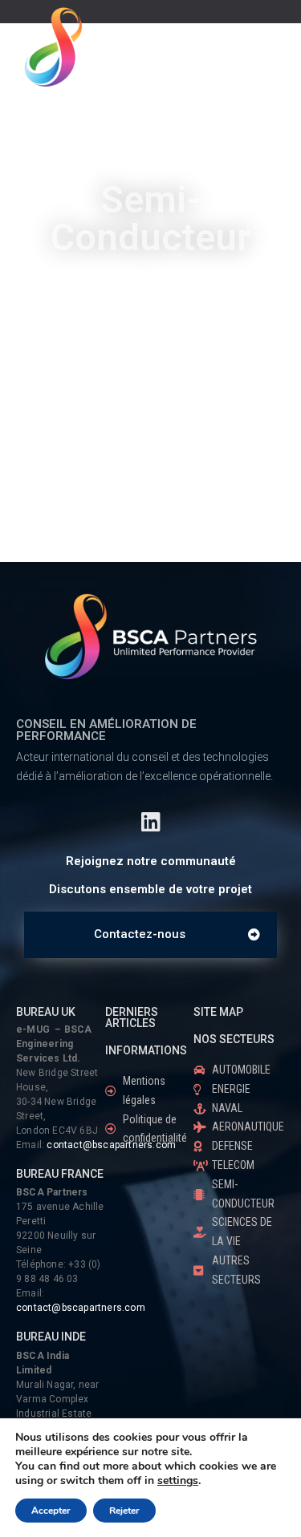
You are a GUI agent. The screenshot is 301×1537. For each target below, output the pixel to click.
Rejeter (124, 1510)
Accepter (51, 1510)
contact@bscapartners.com (80, 1307)
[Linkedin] (150, 821)
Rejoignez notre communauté (151, 861)
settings (177, 1481)
